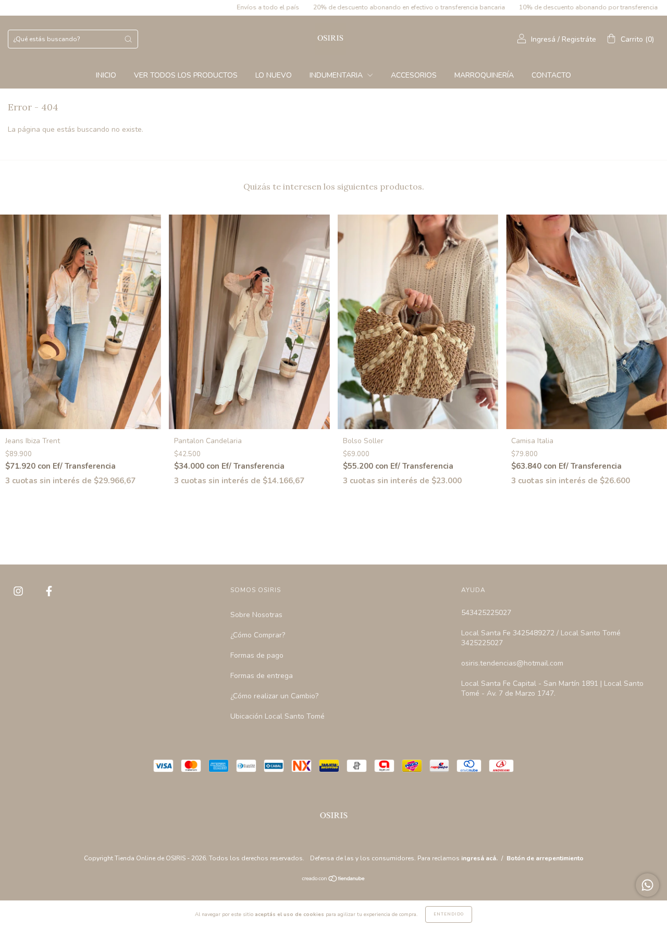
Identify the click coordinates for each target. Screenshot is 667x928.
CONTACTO (551, 75)
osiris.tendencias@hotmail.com (512, 663)
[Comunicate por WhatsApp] (647, 885)
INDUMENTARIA (337, 75)
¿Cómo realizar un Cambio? (274, 696)
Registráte (579, 39)
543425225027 (486, 613)
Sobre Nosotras (256, 615)
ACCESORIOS (414, 75)
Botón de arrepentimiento (545, 858)
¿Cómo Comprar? (257, 635)
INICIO (106, 75)
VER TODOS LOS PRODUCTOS (186, 75)
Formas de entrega (261, 676)
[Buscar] (128, 39)
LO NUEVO (273, 75)
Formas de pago (256, 655)
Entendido (449, 914)
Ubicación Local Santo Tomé (277, 716)
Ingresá (543, 39)
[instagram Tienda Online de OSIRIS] (19, 591)
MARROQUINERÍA (484, 75)
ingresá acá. (479, 858)
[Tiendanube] (333, 880)
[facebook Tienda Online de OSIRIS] (49, 591)
